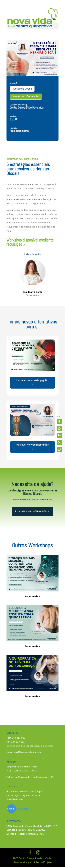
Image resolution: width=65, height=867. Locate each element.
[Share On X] (59, 442)
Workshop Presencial (25, 96)
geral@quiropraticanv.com (27, 752)
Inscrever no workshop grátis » (32, 382)
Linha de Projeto (42, 862)
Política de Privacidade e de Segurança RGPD (30, 777)
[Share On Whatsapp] (59, 428)
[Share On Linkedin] (59, 435)
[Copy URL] (59, 449)
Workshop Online (22, 88)
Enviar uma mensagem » (32, 511)
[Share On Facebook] (59, 421)
